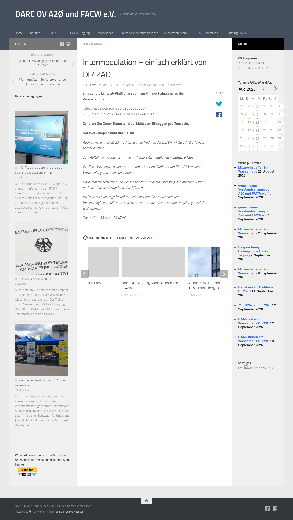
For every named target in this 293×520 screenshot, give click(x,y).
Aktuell (53, 33)
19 (257, 130)
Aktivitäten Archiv (176, 33)
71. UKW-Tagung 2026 (254, 305)
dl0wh (92, 85)
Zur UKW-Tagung (78, 33)
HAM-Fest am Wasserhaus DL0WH (253, 321)
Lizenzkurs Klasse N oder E (35, 279)
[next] (224, 274)
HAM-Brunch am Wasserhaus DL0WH (253, 339)
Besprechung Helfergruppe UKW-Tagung (253, 251)
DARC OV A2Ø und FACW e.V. (65, 14)
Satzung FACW (237, 33)
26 (257, 138)
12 (257, 122)
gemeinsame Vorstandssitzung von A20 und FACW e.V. (254, 189)
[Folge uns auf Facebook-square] (62, 43)
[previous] (85, 274)
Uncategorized (95, 44)
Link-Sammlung (207, 33)
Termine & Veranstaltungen (140, 33)
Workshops (105, 33)
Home (19, 33)
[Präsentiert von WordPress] (30, 511)
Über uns (34, 33)
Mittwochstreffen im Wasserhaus (253, 169)
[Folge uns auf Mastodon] (68, 43)
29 (257, 106)
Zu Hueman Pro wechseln (70, 511)
